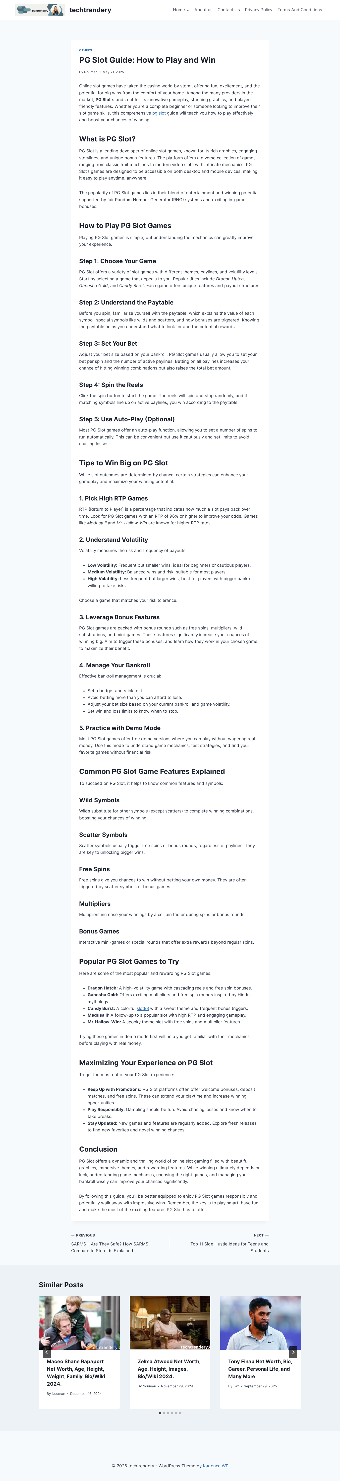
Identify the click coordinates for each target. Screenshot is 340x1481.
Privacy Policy (258, 9)
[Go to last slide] (47, 1352)
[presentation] (79, 1323)
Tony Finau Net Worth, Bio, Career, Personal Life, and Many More (260, 1368)
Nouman (91, 72)
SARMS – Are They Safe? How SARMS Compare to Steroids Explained (109, 1243)
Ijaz (236, 1386)
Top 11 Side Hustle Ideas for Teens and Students (229, 1243)
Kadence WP (215, 1465)
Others (85, 50)
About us (203, 9)
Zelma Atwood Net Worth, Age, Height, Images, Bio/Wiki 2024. (169, 1368)
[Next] (293, 1352)
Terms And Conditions (300, 9)
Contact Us (229, 9)
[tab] (160, 1413)
